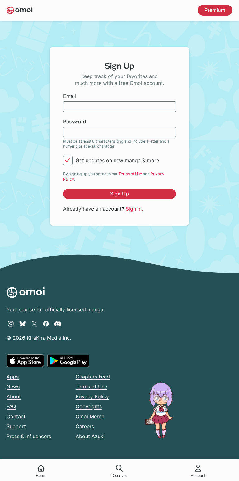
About (14, 396)
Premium (214, 10)
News (13, 386)
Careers (85, 426)
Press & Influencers (29, 436)
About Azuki (90, 436)
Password (74, 121)
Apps (13, 376)
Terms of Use (130, 174)
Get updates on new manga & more (117, 160)
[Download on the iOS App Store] (25, 360)
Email (69, 96)
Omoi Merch (90, 416)
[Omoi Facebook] (46, 323)
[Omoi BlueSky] (22, 323)
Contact (16, 416)
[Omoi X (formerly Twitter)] (34, 323)
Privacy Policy (92, 396)
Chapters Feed (93, 376)
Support (16, 426)
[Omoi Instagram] (11, 323)
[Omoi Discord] (58, 323)
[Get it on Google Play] (68, 361)
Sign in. (134, 209)
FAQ (11, 406)
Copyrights (89, 406)
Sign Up (119, 193)
